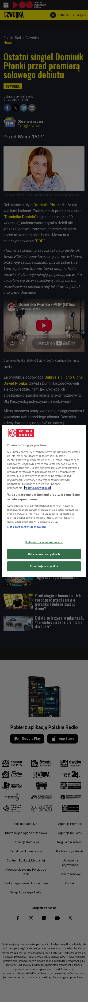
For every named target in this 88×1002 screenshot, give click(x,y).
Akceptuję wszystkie (44, 566)
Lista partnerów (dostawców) (26, 527)
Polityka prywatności (37, 488)
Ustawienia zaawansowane (43, 542)
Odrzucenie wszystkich (44, 554)
